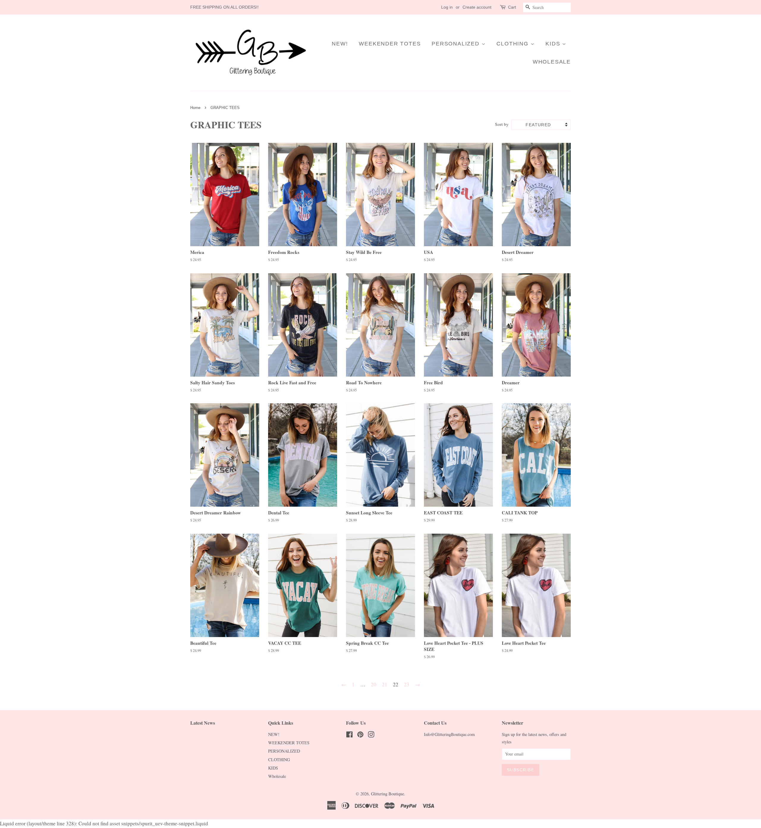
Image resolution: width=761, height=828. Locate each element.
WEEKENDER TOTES (390, 44)
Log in (447, 7)
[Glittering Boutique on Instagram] (371, 735)
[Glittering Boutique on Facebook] (349, 735)
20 (373, 684)
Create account (477, 7)
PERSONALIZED (456, 44)
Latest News (202, 722)
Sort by (502, 124)
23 (406, 684)
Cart (512, 7)
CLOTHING (513, 44)
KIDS (553, 44)
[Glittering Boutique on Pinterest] (360, 735)
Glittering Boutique (387, 794)
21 (384, 684)
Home (195, 107)
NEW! (340, 44)
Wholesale (552, 62)
